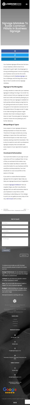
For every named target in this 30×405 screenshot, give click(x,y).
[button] (26, 4)
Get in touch (9, 199)
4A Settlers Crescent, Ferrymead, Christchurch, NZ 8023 (15, 358)
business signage (20, 76)
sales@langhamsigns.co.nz (15, 377)
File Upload (4, 248)
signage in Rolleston (15, 185)
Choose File (6, 250)
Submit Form (24, 255)
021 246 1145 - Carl (15, 337)
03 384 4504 (15, 344)
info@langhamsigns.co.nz (15, 350)
